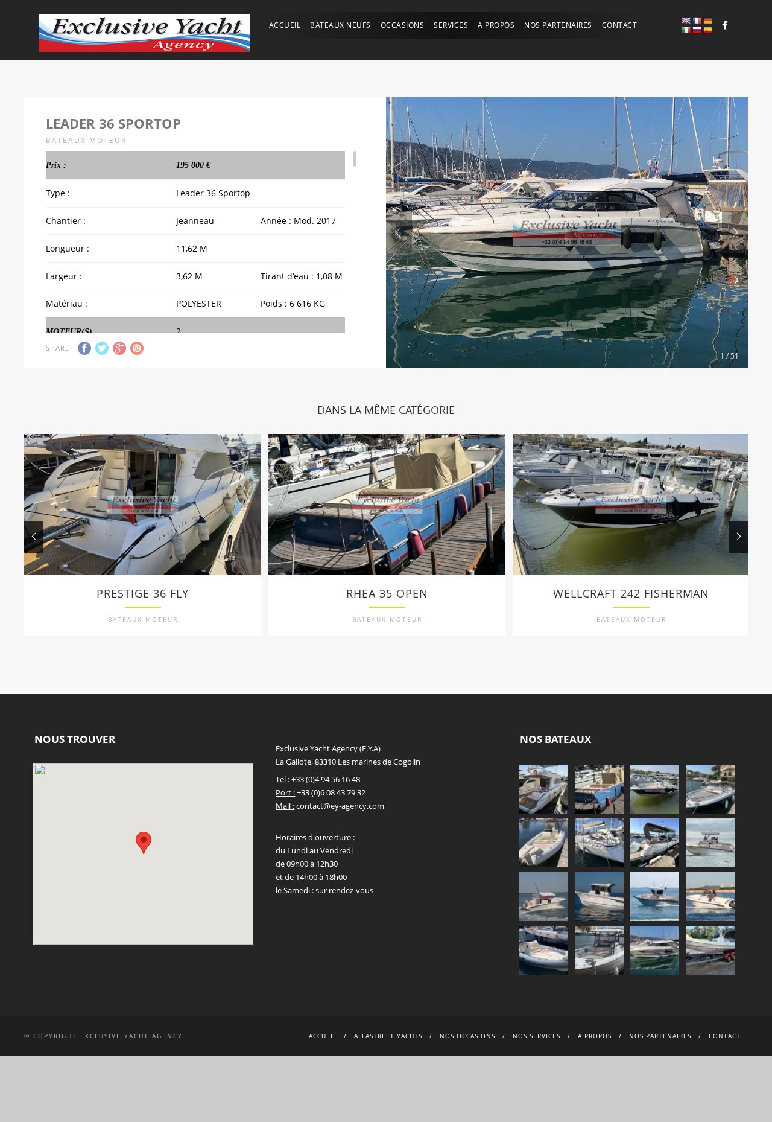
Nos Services (536, 1035)
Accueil (285, 25)
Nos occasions (467, 1035)
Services (451, 25)
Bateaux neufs (340, 25)
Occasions (403, 25)
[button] (143, 843)
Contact (620, 25)
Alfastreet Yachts (388, 1035)
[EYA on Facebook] (724, 25)
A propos (496, 25)
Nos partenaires (558, 25)
